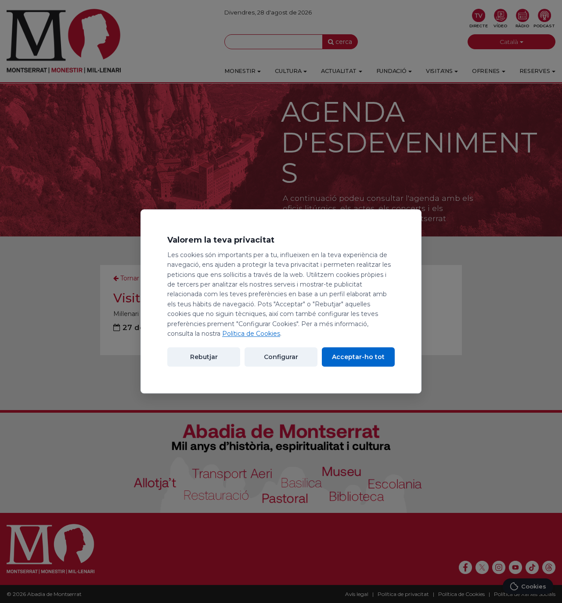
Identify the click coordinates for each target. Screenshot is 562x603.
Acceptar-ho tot (358, 357)
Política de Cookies (251, 334)
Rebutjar (204, 357)
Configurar (281, 357)
